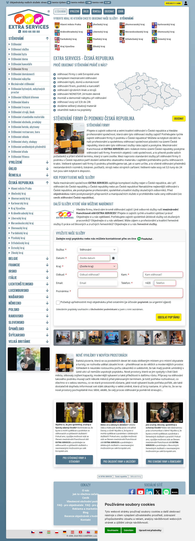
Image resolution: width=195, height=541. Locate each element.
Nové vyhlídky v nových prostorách (101, 355)
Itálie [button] (13, 277)
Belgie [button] (13, 258)
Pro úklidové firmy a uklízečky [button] (119, 461)
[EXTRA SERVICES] (29, 19)
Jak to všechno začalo (86, 494)
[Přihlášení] (186, 3)
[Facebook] (132, 492)
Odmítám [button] (128, 530)
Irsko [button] (13, 271)
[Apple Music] (174, 492)
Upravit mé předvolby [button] (150, 530)
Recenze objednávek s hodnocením (85, 516)
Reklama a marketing (85, 508)
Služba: (60, 249)
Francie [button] (14, 264)
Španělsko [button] (16, 328)
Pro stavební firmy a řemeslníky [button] (164, 461)
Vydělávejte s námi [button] (173, 3)
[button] (74, 12)
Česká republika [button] (21, 182)
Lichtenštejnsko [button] (21, 284)
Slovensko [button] (16, 322)
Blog (85, 512)
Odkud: (60, 274)
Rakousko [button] (16, 316)
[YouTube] (140, 492)
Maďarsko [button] (16, 296)
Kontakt (86, 519)
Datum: (60, 258)
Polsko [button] (14, 309)
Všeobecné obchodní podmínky (86, 501)
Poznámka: (62, 291)
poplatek (143, 302)
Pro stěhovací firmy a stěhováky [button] (74, 459)
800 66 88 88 (31, 31)
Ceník (85, 497)
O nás (85, 490)
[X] (157, 492)
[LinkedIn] (149, 492)
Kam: (124, 274)
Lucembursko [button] (19, 290)
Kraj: (58, 266)
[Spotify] (166, 492)
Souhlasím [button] (112, 530)
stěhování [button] (16, 38)
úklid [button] (13, 168)
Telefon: (125, 283)
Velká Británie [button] (19, 341)
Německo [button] (15, 303)
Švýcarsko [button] (17, 335)
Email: (59, 283)
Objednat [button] (179, 118)
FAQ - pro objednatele (70, 505)
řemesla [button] (15, 175)
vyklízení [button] (15, 162)
